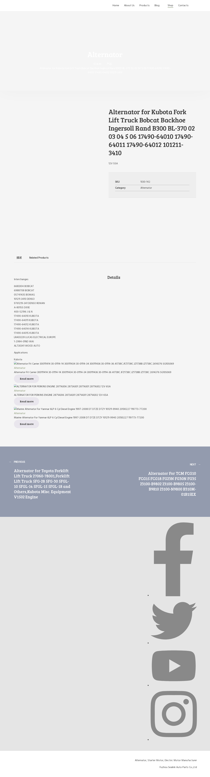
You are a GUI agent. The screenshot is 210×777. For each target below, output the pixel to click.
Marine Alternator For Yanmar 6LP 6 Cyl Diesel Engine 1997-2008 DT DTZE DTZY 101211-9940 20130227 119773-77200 (79, 418)
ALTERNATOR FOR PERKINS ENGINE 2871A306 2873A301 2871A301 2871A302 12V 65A (61, 395)
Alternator (146, 188)
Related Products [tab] (39, 258)
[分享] (199, 3)
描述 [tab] (19, 258)
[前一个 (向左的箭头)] (5, 397)
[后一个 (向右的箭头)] (204, 397)
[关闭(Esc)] (206, 3)
